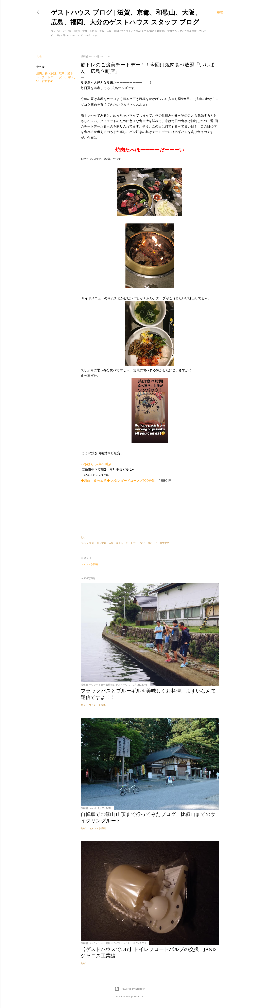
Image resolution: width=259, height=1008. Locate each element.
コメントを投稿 (89, 564)
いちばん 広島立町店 (96, 464)
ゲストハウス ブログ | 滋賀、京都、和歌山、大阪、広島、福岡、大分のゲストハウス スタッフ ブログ (126, 17)
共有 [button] (39, 56)
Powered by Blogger (133, 988)
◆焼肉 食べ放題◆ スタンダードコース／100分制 (119, 481)
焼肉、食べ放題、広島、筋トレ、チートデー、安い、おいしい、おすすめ (56, 77)
